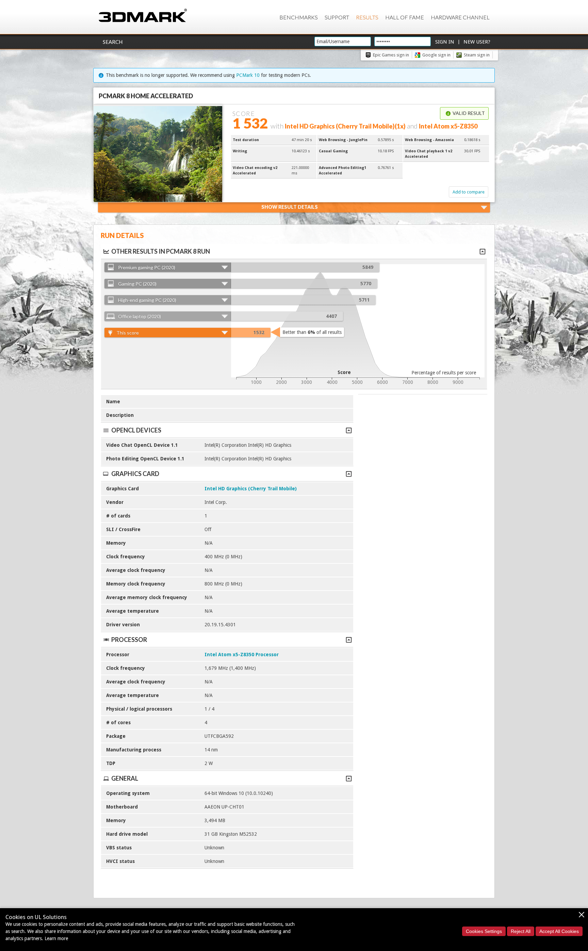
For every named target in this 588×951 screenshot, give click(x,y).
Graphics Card (135, 474)
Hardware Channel (460, 17)
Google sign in (436, 54)
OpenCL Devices (136, 430)
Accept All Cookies (559, 931)
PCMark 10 (248, 75)
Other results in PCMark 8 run (160, 251)
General (124, 778)
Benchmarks (298, 17)
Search (112, 42)
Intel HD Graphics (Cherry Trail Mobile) (251, 488)
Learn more (56, 938)
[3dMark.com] (143, 15)
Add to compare (469, 191)
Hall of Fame (404, 17)
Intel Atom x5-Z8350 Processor (242, 654)
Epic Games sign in (391, 54)
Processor (129, 639)
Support (337, 17)
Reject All (520, 931)
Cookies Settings (484, 931)
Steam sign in (477, 54)
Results (367, 17)
